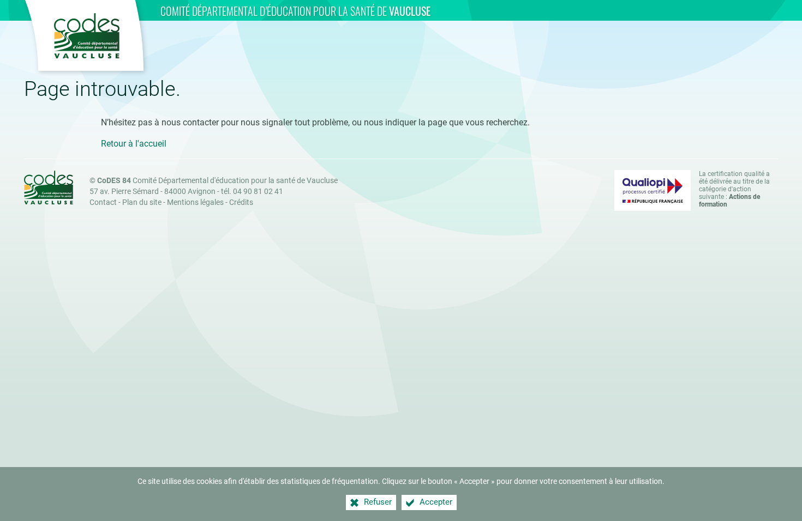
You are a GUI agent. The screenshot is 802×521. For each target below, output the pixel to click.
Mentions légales (195, 202)
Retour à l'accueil (133, 143)
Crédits (241, 202)
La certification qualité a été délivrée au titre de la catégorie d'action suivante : (734, 189)
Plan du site (141, 202)
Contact (103, 202)
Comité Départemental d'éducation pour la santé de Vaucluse (217, 180)
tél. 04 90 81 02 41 (252, 191)
